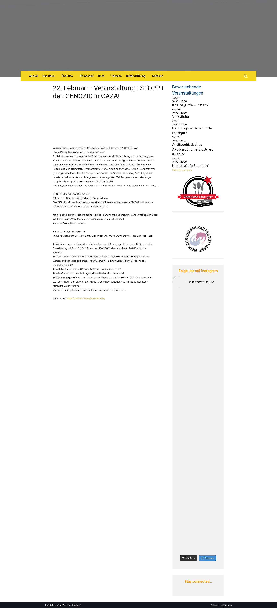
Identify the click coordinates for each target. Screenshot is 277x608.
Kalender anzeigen (182, 170)
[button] (245, 76)
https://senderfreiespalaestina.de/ (85, 298)
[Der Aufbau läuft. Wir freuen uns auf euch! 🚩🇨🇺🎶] (211, 343)
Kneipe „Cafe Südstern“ (190, 105)
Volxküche (180, 117)
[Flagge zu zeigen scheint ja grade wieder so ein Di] (211, 297)
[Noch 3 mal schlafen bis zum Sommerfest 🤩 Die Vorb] (211, 516)
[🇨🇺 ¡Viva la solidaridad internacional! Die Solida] (184, 368)
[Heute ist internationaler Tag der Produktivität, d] (184, 438)
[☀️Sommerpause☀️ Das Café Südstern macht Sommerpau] (184, 314)
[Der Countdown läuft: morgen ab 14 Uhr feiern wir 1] (211, 428)
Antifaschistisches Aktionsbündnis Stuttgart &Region (192, 149)
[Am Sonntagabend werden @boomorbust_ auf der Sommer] (184, 489)
